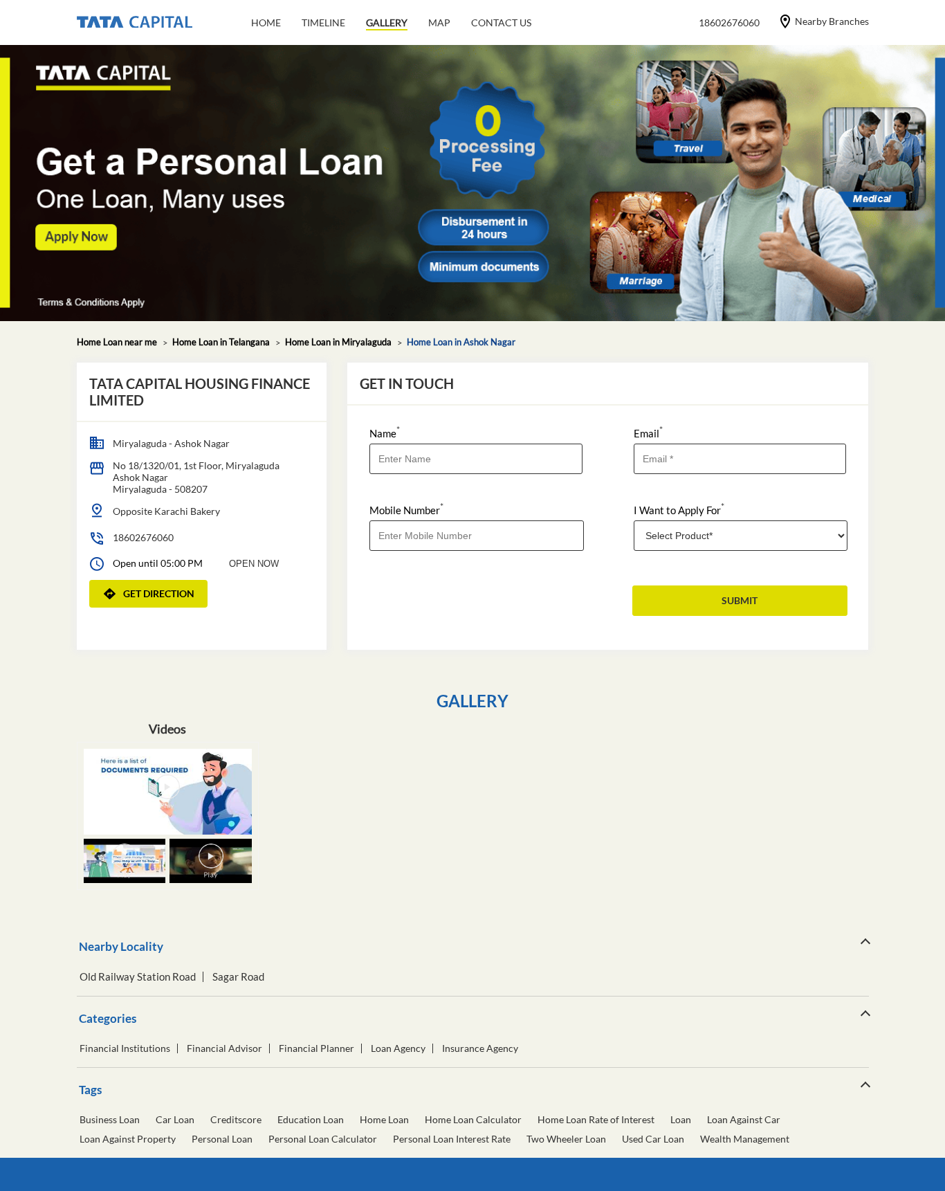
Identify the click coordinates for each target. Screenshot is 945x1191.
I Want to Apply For (679, 509)
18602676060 (143, 537)
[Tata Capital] (134, 23)
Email (648, 432)
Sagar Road (238, 977)
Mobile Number (406, 509)
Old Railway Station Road (138, 977)
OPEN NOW (254, 563)
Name (384, 432)
